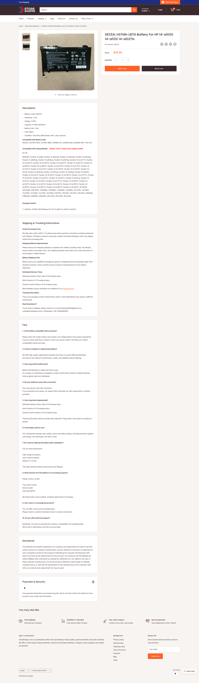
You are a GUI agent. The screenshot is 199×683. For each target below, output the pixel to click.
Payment (116, 653)
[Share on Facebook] (161, 44)
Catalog (41, 19)
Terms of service (119, 650)
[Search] (134, 9)
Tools (115, 660)
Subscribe (155, 656)
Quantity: (108, 60)
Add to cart (122, 68)
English (22, 670)
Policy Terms (86, 19)
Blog (52, 19)
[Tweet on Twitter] (170, 44)
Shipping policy (68, 288)
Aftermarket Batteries (32, 26)
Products (30, 19)
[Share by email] (175, 44)
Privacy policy (118, 640)
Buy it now (159, 68)
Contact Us (73, 19)
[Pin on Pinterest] (166, 44)
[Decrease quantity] (116, 60)
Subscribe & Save (171, 2)
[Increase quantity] (128, 60)
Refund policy (118, 643)
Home (21, 19)
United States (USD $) (39, 670)
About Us (61, 19)
